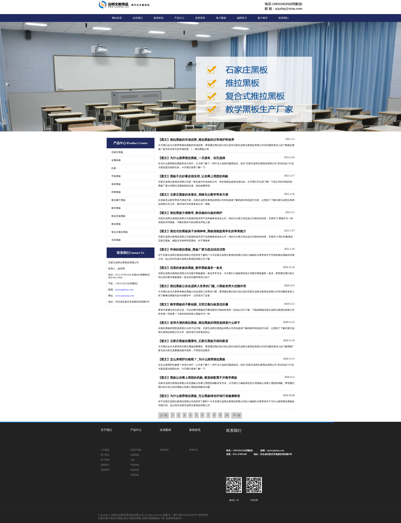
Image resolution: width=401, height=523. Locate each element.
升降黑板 (116, 192)
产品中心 (179, 18)
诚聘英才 (242, 18)
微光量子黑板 (118, 200)
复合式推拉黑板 (119, 232)
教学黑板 (116, 208)
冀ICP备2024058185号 (185, 515)
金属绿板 (116, 160)
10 (227, 415)
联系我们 (284, 18)
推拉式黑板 (116, 518)
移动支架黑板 (118, 216)
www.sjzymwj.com (124, 295)
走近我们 (138, 18)
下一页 (236, 415)
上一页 (163, 415)
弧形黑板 (116, 184)
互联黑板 (116, 240)
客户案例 (221, 18)
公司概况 (105, 450)
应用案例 (165, 429)
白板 (113, 168)
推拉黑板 (116, 224)
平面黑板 (116, 176)
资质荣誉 (200, 18)
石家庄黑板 (117, 152)
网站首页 (117, 18)
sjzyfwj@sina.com (124, 289)
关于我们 (106, 429)
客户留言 (263, 18)
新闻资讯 (159, 18)
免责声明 (203, 515)
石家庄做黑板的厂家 (153, 518)
